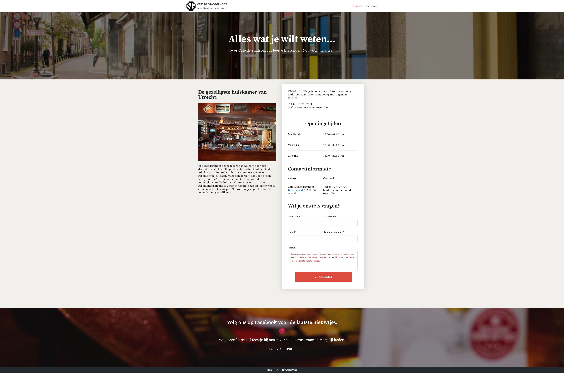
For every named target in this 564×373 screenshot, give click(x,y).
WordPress (291, 369)
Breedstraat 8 (297, 190)
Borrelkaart (372, 5)
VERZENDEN (323, 277)
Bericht (292, 247)
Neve (269, 369)
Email (292, 232)
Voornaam (295, 216)
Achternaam (331, 216)
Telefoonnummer (334, 232)
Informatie (357, 5)
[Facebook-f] (282, 331)
